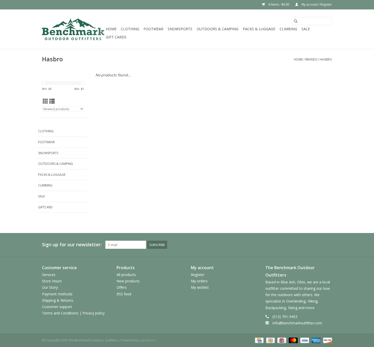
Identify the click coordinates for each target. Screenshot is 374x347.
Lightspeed (147, 340)
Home (111, 28)
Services (48, 274)
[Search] (295, 21)
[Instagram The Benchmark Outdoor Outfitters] (328, 245)
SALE (305, 28)
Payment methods (57, 294)
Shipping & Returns (57, 300)
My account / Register (316, 4)
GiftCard (45, 207)
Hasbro (326, 59)
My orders (199, 281)
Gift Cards (116, 37)
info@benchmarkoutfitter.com (297, 323)
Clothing (130, 28)
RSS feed (124, 294)
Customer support (57, 306)
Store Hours (52, 281)
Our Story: (50, 287)
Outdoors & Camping (217, 28)
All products (126, 274)
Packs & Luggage (259, 28)
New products (128, 281)
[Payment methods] (258, 340)
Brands (311, 59)
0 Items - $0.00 (279, 4)
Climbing (288, 28)
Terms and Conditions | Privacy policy (73, 313)
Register (197, 274)
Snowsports (180, 28)
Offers (122, 287)
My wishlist (200, 287)
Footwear (153, 28)
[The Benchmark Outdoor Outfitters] (73, 29)
